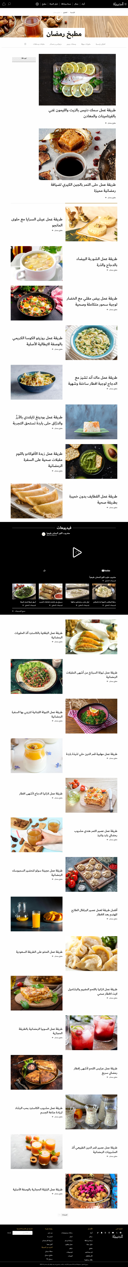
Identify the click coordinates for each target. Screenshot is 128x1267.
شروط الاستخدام (47, 1240)
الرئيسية (72, 12)
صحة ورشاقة (66, 4)
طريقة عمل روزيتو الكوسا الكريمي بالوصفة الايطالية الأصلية (37, 341)
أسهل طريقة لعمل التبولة (28, 602)
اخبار (71, 1236)
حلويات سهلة (86, 44)
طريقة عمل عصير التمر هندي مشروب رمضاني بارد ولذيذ (95, 833)
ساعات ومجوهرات (66, 1232)
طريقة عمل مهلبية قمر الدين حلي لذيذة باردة (91, 754)
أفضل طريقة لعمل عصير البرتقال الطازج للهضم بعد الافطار (94, 912)
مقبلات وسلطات (39, 44)
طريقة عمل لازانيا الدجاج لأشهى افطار (40, 793)
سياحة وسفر (68, 1240)
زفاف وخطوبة (88, 1260)
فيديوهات (64, 527)
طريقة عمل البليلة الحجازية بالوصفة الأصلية (37, 1189)
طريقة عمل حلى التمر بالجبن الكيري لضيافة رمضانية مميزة (83, 187)
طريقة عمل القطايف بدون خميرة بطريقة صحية (93, 499)
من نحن (50, 1232)
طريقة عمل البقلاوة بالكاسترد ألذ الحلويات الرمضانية (38, 635)
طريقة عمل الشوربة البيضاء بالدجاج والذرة (96, 262)
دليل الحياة (54, 4)
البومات (70, 1256)
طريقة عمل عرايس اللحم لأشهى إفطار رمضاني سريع (95, 1070)
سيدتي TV (49, 1259)
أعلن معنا (49, 1244)
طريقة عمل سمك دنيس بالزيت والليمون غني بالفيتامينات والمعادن (82, 113)
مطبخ (44, 4)
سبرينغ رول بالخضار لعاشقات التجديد (50, 602)
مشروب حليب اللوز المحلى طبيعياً (103, 577)
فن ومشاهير (88, 1252)
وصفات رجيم (71, 44)
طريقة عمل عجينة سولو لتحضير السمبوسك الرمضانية (37, 872)
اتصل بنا (49, 1236)
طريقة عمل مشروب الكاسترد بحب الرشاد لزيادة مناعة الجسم (38, 1110)
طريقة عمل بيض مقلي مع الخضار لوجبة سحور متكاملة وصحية (92, 301)
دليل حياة (89, 1244)
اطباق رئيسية (100, 44)
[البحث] (9, 4)
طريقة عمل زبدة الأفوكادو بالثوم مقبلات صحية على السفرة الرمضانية (39, 459)
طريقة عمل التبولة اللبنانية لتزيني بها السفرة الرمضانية (37, 714)
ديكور (70, 1248)
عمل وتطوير (68, 1244)
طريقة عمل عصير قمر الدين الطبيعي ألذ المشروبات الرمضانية (94, 1149)
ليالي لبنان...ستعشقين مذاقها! (80, 602)
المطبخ (65, 12)
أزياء (83, 4)
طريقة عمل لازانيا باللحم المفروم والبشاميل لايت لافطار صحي (92, 991)
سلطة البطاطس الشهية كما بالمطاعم (104, 602)
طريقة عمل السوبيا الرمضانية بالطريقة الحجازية (40, 1031)
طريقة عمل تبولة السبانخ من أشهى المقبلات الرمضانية (91, 674)
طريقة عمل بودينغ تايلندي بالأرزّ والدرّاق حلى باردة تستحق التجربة (37, 420)
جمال (76, 4)
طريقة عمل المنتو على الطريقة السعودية (39, 951)
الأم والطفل (89, 1256)
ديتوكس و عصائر (56, 44)
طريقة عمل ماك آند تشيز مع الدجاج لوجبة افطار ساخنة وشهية (92, 380)
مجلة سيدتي (48, 1251)
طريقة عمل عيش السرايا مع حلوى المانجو (36, 222)
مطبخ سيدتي (48, 1255)
